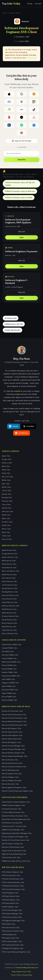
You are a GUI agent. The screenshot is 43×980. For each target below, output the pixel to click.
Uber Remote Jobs (9, 578)
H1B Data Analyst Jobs (10, 903)
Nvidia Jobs (6, 470)
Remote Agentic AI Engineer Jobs (14, 787)
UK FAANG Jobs (8, 651)
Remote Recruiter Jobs (10, 784)
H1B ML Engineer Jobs (10, 907)
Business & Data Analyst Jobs (13, 847)
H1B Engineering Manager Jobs (13, 921)
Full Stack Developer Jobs (11, 809)
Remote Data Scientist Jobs (12, 732)
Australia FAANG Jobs (10, 690)
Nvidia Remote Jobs (9, 564)
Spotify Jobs (6, 494)
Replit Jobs (6, 532)
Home (5, 13)
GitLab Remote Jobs (9, 620)
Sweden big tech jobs (12, 330)
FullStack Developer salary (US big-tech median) (20, 183)
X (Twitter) (30, 426)
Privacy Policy (27, 975)
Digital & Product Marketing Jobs (14, 854)
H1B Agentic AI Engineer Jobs (12, 948)
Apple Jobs (6, 456)
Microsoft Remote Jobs (10, 571)
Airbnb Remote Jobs (9, 581)
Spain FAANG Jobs (8, 686)
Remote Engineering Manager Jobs (14, 756)
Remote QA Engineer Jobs (11, 728)
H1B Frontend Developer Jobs (13, 882)
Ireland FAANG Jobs (9, 658)
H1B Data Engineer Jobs (11, 900)
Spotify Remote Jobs (9, 588)
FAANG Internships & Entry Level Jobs (16, 861)
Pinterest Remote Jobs (10, 595)
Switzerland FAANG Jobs (11, 676)
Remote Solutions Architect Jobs (14, 767)
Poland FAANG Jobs (9, 669)
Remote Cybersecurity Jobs (12, 763)
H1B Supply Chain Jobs (10, 938)
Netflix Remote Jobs (9, 575)
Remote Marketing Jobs (10, 770)
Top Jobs (11, 3)
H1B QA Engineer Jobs (10, 893)
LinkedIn (15, 426)
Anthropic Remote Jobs (10, 606)
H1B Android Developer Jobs (12, 879)
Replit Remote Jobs (9, 627)
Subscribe (21, 159)
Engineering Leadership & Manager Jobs (17, 833)
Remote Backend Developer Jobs (14, 721)
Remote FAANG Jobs (9, 700)
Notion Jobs (6, 529)
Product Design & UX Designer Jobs (15, 837)
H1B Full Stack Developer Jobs (13, 889)
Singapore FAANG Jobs (10, 683)
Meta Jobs (6, 466)
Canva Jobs (6, 504)
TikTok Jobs (6, 490)
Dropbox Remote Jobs (10, 616)
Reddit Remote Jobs (9, 609)
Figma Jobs (6, 518)
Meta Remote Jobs (9, 561)
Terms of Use (16, 975)
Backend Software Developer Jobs (15, 816)
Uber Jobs (6, 484)
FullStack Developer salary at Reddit (18, 198)
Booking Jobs (7, 497)
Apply (21, 237)
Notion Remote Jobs (9, 623)
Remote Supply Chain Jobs (12, 774)
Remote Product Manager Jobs (13, 746)
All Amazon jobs (11, 318)
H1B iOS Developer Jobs (11, 875)
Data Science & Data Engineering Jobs (16, 819)
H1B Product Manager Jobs (12, 910)
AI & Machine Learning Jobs (12, 823)
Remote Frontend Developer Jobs (14, 718)
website (17, 391)
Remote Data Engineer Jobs (12, 735)
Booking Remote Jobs (10, 592)
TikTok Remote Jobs (9, 585)
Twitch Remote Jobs (9, 630)
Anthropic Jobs (7, 511)
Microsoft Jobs (7, 477)
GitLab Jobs (6, 525)
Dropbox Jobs (7, 522)
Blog (13, 972)
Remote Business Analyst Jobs (13, 753)
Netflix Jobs (6, 480)
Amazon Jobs (14, 13)
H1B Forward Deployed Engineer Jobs (16, 952)
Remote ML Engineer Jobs (11, 742)
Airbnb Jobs (6, 487)
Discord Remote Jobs (10, 633)
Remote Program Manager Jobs (13, 749)
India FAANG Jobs (8, 679)
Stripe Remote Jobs (9, 568)
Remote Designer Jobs (10, 777)
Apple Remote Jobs (9, 550)
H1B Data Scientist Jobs (10, 896)
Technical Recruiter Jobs (11, 857)
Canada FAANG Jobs (9, 648)
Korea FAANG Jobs (9, 697)
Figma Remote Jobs (9, 613)
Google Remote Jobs (9, 554)
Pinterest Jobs (7, 501)
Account (38, 4)
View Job (21, 232)
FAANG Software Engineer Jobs (13, 805)
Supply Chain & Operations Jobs (14, 851)
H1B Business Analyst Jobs (12, 917)
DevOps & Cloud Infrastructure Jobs (15, 840)
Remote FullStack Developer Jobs (14, 725)
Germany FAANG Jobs (10, 655)
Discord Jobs (7, 539)
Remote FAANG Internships (12, 780)
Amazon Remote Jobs (10, 557)
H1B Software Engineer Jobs (12, 872)
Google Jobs (6, 459)
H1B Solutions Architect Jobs (12, 931)
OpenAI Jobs (6, 508)
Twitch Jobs (6, 536)
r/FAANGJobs (23, 433)
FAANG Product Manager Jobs (13, 830)
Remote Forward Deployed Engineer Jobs (17, 791)
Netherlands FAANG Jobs (11, 662)
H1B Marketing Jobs (9, 934)
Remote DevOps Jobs (10, 760)
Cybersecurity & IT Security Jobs (14, 826)
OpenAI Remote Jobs (9, 602)
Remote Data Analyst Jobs (12, 739)
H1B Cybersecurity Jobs (11, 928)
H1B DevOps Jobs (8, 924)
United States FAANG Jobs (11, 644)
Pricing (29, 4)
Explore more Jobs (24, 972)
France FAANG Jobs (9, 665)
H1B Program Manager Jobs (12, 914)
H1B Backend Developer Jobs (13, 886)
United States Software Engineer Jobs (16, 802)
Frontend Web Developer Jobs (13, 812)
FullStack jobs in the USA (14, 324)
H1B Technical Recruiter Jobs (13, 945)
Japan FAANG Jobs (9, 693)
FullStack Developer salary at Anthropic (20, 191)
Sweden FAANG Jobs (9, 672)
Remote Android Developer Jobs (14, 715)
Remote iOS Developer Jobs (12, 711)
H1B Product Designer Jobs (12, 941)
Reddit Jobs (6, 515)
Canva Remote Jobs (9, 599)
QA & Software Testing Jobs (12, 844)
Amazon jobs (31, 58)
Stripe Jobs (6, 473)
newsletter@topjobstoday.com (26, 968)
